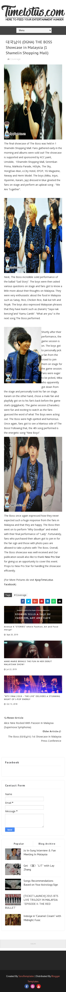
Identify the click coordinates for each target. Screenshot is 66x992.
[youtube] (38, 986)
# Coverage (20, 595)
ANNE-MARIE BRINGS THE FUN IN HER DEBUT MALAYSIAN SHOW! (28, 663)
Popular (19, 843)
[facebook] (26, 986)
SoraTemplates (26, 976)
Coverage (15, 59)
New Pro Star (52, 557)
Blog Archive (47, 843)
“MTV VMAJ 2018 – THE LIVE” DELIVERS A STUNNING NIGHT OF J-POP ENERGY (32, 697)
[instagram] (32, 986)
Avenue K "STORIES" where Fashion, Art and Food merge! (31, 628)
